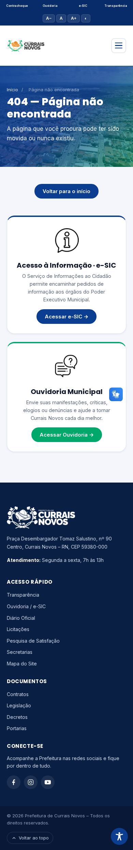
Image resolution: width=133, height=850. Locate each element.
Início (12, 89)
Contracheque (17, 5)
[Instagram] (31, 782)
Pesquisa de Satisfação (33, 641)
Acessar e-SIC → (66, 316)
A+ (73, 18)
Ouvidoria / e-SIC (26, 606)
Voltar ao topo (34, 837)
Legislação (19, 705)
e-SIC (83, 5)
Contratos (18, 694)
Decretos (17, 717)
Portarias (17, 728)
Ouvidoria (50, 5)
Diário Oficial (21, 618)
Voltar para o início (66, 191)
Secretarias (19, 652)
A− (48, 18)
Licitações (18, 629)
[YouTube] (48, 782)
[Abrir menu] (118, 45)
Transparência (116, 5)
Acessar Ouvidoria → (67, 434)
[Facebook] (13, 782)
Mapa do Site (22, 663)
